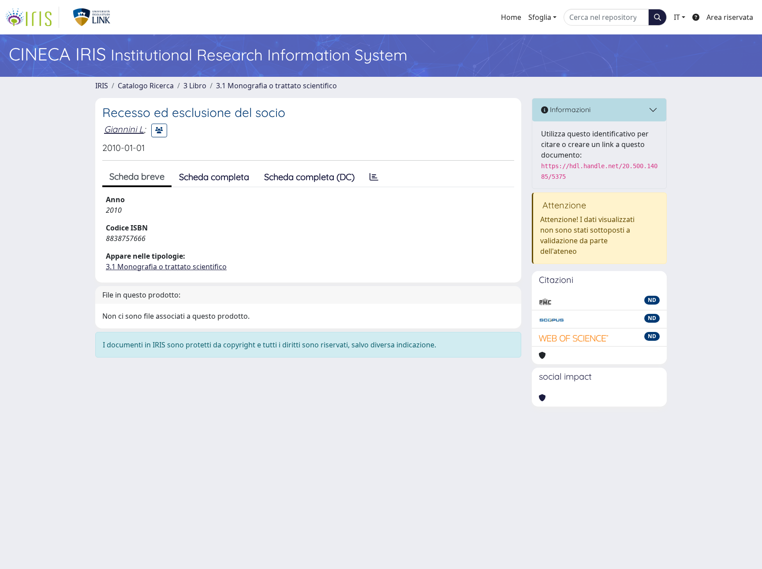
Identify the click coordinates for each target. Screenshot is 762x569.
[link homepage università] (92, 17)
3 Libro (194, 85)
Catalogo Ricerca (146, 85)
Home (511, 17)
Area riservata (729, 17)
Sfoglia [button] (539, 17)
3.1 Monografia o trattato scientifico (276, 85)
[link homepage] (32, 17)
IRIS (101, 85)
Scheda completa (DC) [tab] (309, 176)
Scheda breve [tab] (136, 176)
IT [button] (677, 17)
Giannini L (124, 129)
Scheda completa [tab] (214, 176)
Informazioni (569, 109)
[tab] (374, 177)
